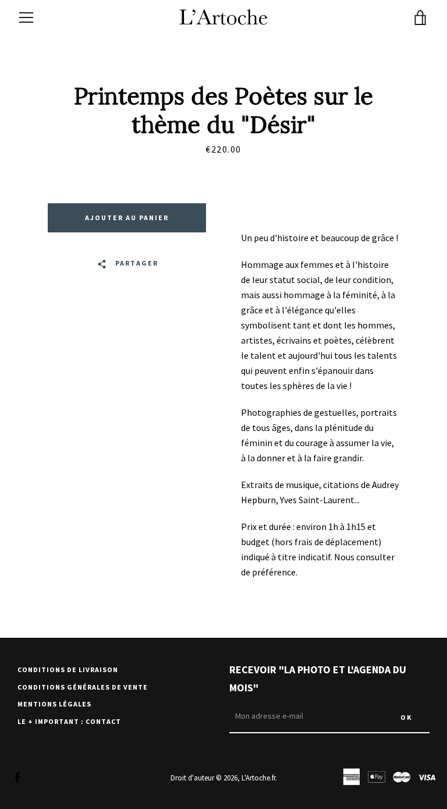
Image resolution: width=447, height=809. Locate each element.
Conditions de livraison (67, 669)
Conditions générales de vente (82, 687)
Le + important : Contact (69, 721)
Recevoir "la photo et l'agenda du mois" (317, 678)
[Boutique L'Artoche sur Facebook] (17, 777)
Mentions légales (54, 704)
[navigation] (26, 17)
